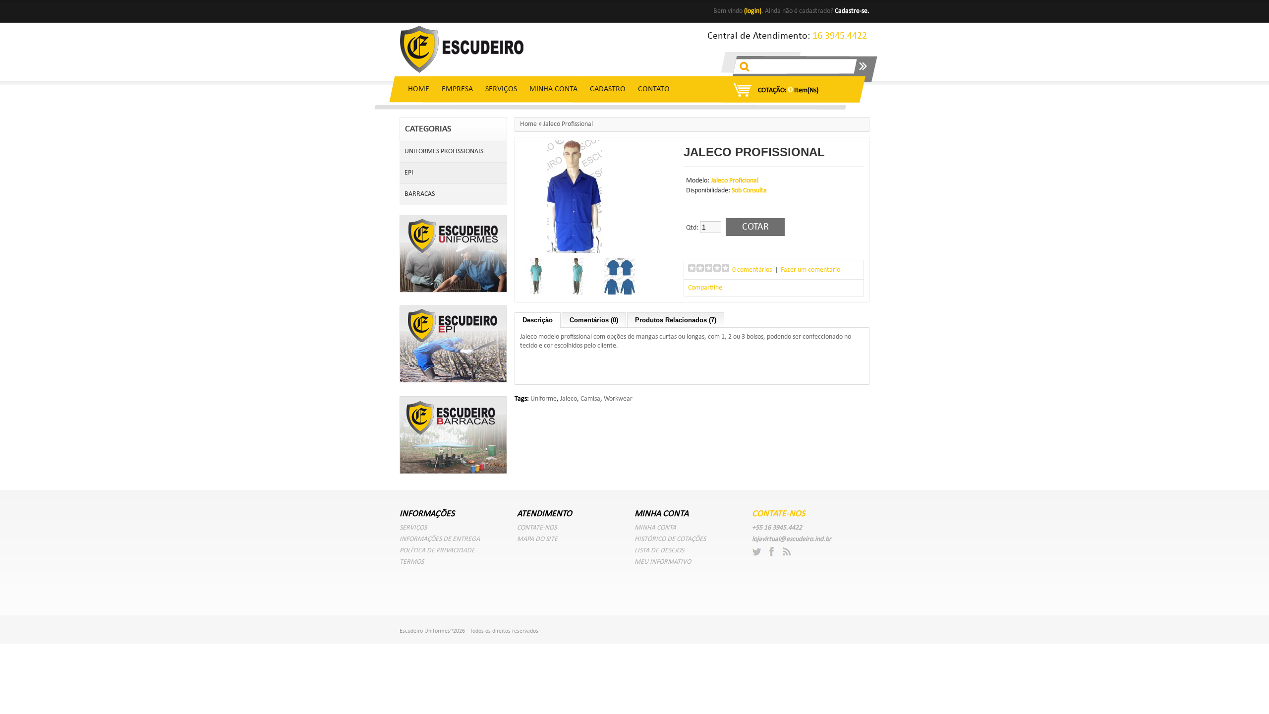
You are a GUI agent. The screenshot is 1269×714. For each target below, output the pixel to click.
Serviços (501, 89)
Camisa (590, 399)
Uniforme (543, 399)
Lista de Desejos (659, 550)
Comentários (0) (594, 320)
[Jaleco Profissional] (574, 251)
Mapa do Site (537, 539)
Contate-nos (537, 528)
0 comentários (752, 270)
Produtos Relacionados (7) (675, 320)
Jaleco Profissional (568, 124)
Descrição (537, 320)
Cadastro (608, 89)
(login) (752, 11)
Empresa (457, 89)
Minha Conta (553, 89)
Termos (412, 562)
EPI (408, 173)
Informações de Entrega (440, 539)
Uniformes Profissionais (443, 151)
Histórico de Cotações (670, 539)
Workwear (618, 399)
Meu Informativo (662, 562)
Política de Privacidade (437, 550)
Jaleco (568, 399)
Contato (654, 89)
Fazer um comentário (810, 270)
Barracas (419, 194)
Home (418, 89)
